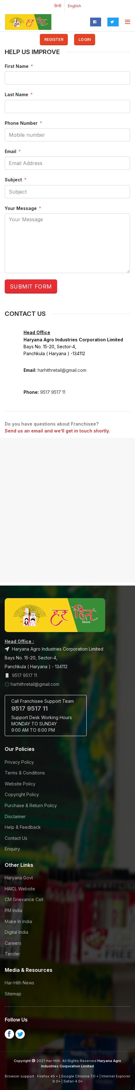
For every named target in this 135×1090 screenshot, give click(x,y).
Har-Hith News (19, 982)
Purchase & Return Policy (31, 805)
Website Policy (20, 783)
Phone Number (21, 123)
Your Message (21, 208)
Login (84, 39)
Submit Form (31, 286)
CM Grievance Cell (24, 899)
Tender (12, 953)
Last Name (16, 94)
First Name (17, 66)
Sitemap (13, 993)
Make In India (18, 921)
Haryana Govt (19, 877)
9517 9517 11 (52, 392)
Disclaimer (15, 816)
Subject (13, 179)
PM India (13, 910)
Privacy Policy (19, 762)
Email (10, 151)
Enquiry (12, 848)
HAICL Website (20, 888)
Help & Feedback (23, 827)
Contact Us (16, 838)
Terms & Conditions (25, 772)
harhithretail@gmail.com (62, 370)
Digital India (16, 932)
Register (53, 39)
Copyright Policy (22, 794)
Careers (13, 943)
